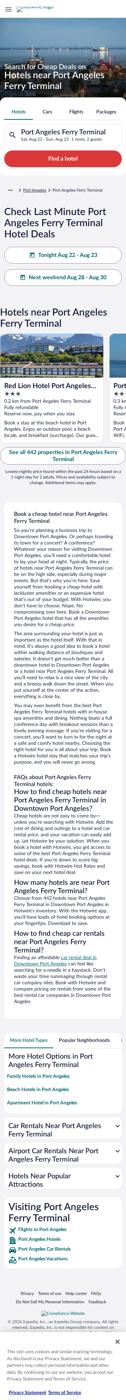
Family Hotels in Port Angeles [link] (38, 1076)
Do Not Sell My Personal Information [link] (50, 1301)
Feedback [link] (97, 1301)
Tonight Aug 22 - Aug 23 (67, 255)
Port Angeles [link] (34, 190)
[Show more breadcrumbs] (10, 190)
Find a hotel (63, 159)
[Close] (117, 1341)
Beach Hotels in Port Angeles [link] (38, 1089)
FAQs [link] (96, 1293)
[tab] (18, 112)
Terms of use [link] (49, 1293)
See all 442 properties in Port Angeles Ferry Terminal (63, 456)
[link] (63, 1231)
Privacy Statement (27, 1393)
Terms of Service (64, 1393)
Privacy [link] (27, 1293)
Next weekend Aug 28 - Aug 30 (67, 277)
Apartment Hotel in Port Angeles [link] (42, 1103)
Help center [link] (76, 1293)
